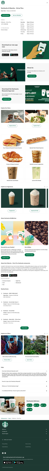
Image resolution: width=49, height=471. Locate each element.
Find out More (7, 359)
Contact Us (4, 431)
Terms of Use (28, 443)
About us (4, 429)
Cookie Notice (5, 446)
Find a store (24, 327)
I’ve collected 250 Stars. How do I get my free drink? (14, 390)
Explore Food (36, 125)
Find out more (6, 99)
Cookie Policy (28, 446)
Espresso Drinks (34, 210)
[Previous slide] (45, 187)
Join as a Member (17, 15)
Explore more (5, 257)
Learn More (29, 359)
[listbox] (24, 201)
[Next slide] (47, 187)
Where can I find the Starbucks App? (10, 386)
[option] (12, 201)
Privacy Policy (4, 443)
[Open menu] (47, 2)
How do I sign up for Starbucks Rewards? (11, 381)
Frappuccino (12, 210)
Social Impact (5, 433)
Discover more (29, 254)
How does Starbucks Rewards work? (10, 371)
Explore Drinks (12, 125)
